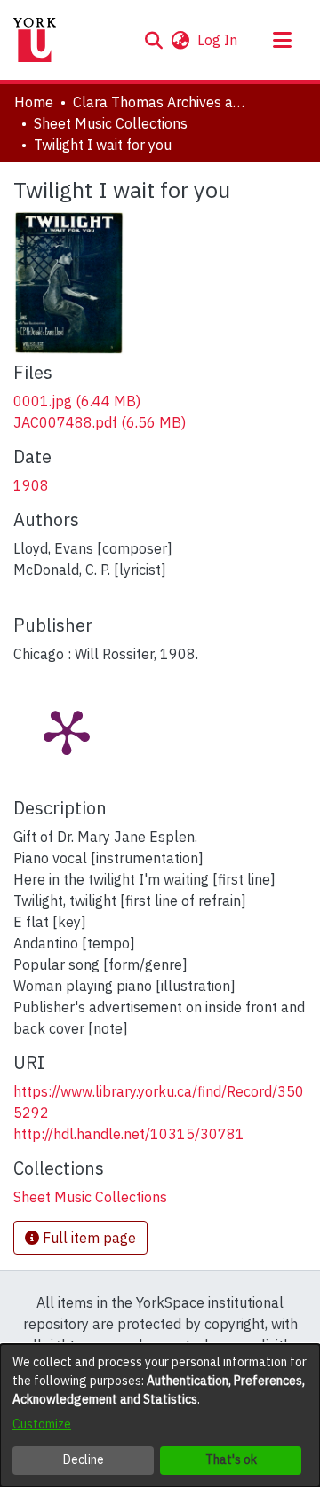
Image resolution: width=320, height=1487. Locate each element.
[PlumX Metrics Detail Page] (66, 731)
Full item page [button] (87, 1238)
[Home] (34, 40)
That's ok (231, 1459)
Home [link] (33, 102)
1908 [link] (31, 485)
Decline (83, 1459)
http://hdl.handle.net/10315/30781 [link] (128, 1134)
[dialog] (160, 1415)
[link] (76, 401)
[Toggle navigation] (282, 40)
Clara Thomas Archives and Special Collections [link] (162, 102)
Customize (41, 1424)
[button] (153, 40)
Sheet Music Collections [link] (111, 123)
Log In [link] (218, 40)
